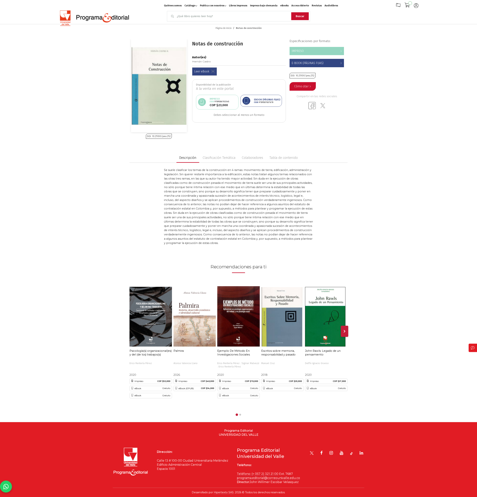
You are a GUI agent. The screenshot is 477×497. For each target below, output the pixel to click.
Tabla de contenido (283, 158)
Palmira (178, 350)
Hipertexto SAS (224, 492)
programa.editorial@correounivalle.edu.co (268, 478)
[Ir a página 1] (237, 415)
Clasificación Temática (219, 158)
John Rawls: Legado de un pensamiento (323, 352)
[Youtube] (341, 453)
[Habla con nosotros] (6, 487)
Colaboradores (252, 158)
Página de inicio (224, 28)
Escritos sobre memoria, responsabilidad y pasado (278, 352)
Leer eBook (201, 71)
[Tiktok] (351, 453)
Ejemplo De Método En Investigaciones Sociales (233, 352)
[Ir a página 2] (240, 415)
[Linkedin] (361, 453)
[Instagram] (331, 453)
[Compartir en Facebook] (312, 105)
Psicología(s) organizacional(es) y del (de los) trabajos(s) (150, 352)
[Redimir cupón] (398, 6)
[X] (312, 453)
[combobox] (238, 16)
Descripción (187, 158)
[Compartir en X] (322, 105)
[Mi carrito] (407, 5)
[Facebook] (321, 453)
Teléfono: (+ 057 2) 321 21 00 (257, 474)
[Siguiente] (344, 331)
